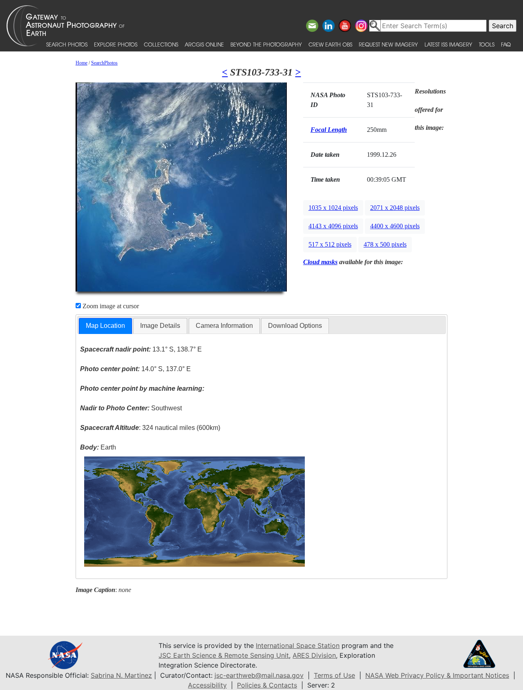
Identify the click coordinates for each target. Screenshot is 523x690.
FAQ (506, 44)
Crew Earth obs (330, 44)
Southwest (131, 408)
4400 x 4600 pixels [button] (395, 226)
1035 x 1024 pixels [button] (333, 207)
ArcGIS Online (204, 44)
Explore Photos (115, 44)
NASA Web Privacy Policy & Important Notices (437, 675)
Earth (98, 447)
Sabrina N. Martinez (121, 675)
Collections (161, 44)
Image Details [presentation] (160, 325)
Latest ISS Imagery (448, 44)
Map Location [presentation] (105, 325)
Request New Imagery (388, 44)
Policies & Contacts (267, 685)
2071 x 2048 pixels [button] (395, 207)
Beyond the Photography (266, 44)
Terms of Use (334, 675)
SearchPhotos (104, 63)
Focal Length (329, 129)
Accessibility (207, 685)
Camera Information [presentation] (224, 325)
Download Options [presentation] (295, 325)
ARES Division (314, 655)
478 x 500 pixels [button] (385, 244)
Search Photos (66, 44)
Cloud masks (320, 261)
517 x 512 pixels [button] (329, 244)
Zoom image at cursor (110, 306)
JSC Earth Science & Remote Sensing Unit (224, 655)
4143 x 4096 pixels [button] (333, 226)
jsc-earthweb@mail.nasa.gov (259, 675)
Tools (486, 44)
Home (81, 63)
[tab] (105, 326)
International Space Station (298, 645)
